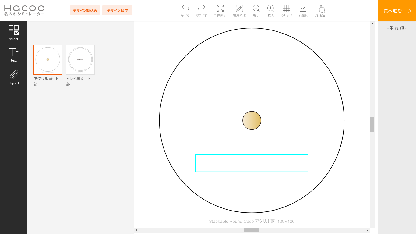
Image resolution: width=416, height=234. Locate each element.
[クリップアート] (13, 77)
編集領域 (239, 15)
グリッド (286, 15)
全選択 (303, 15)
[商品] (13, 32)
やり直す (202, 15)
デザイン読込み (85, 10)
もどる (185, 15)
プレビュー (321, 15)
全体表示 (220, 15)
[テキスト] (13, 54)
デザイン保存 (117, 10)
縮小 (256, 15)
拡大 (271, 15)
